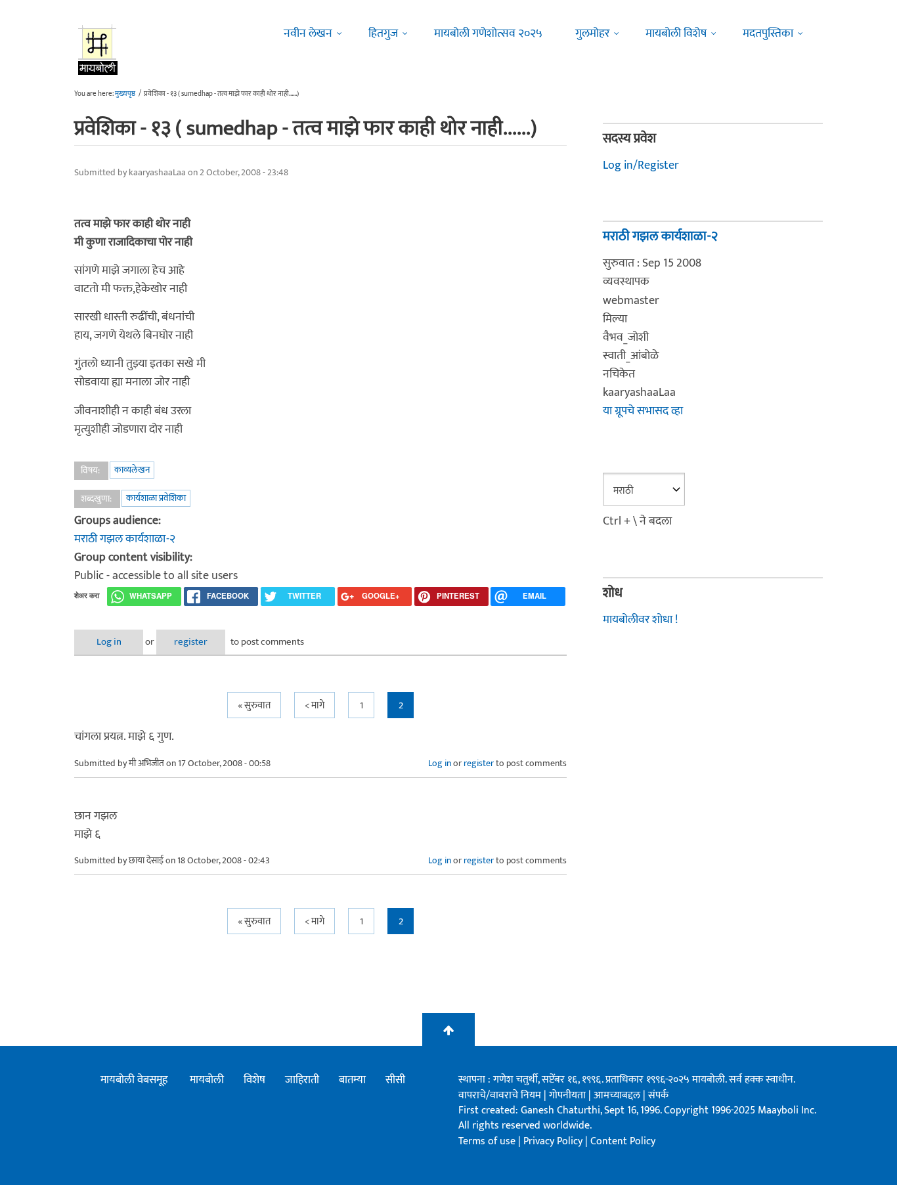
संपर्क (658, 1095)
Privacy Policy (554, 1141)
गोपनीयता (568, 1095)
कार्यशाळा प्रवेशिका (156, 498)
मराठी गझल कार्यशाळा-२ (124, 539)
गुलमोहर (592, 33)
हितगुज (383, 33)
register (191, 642)
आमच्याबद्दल (618, 1095)
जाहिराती (302, 1080)
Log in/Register (641, 165)
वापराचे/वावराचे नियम (499, 1095)
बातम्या (352, 1080)
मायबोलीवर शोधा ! (640, 620)
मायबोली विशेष (676, 33)
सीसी (395, 1080)
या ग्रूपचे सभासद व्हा (643, 411)
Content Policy (622, 1141)
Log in (109, 642)
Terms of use (486, 1141)
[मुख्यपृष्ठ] (98, 49)
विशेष (254, 1080)
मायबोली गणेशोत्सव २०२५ (488, 33)
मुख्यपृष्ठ (125, 94)
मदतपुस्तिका (768, 33)
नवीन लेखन (308, 33)
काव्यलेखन (132, 469)
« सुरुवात (254, 705)
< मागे (314, 705)
